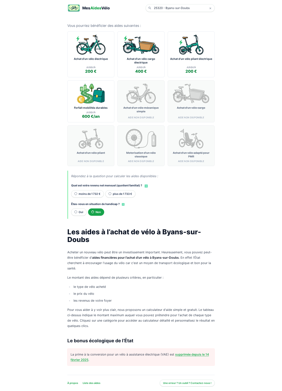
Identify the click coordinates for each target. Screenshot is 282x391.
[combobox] (183, 8)
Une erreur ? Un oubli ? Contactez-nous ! (187, 383)
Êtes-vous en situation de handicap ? (95, 204)
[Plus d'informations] (146, 185)
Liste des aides (91, 383)
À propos (72, 383)
